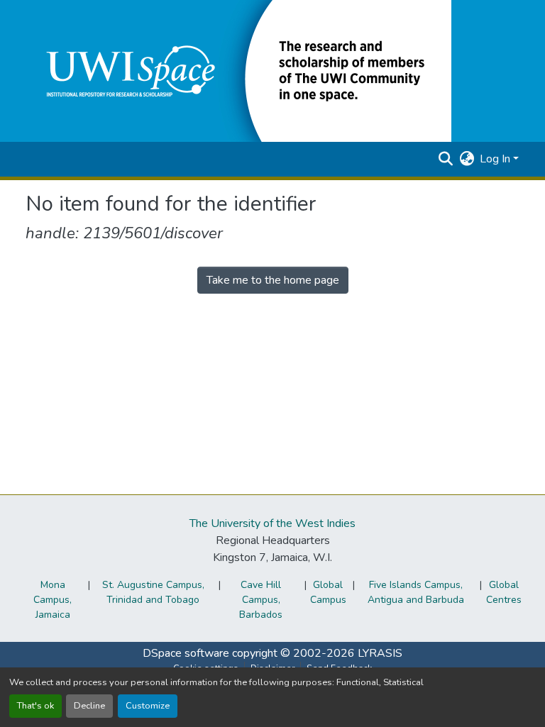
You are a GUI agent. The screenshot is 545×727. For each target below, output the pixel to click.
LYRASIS (380, 653)
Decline (89, 705)
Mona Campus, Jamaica (52, 599)
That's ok (35, 705)
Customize (148, 705)
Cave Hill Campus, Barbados (260, 599)
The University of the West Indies (272, 523)
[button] (238, 70)
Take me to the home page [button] (273, 280)
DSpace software (186, 653)
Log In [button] (496, 159)
